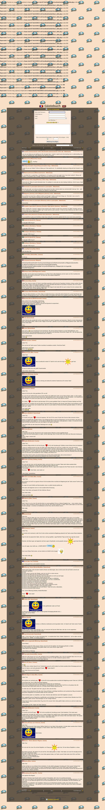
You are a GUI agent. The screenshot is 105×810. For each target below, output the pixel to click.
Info (67, 137)
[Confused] (48, 122)
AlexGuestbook (49, 797)
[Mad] (55, 122)
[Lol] (56, 122)
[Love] (53, 122)
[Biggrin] (47, 122)
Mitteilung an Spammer (60, 797)
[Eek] (51, 122)
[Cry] (50, 122)
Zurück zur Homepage (53, 109)
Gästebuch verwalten (53, 799)
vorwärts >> (80, 150)
